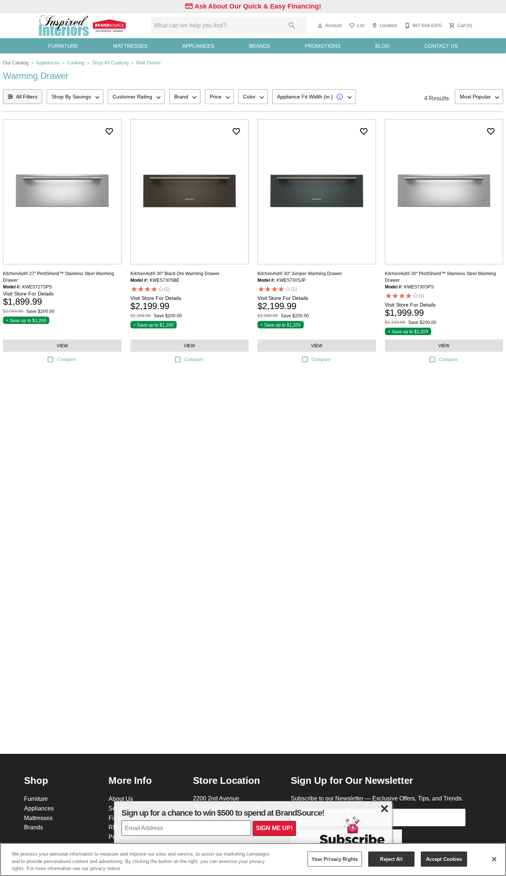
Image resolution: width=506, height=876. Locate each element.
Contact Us (441, 46)
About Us (121, 798)
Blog (382, 46)
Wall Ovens (148, 63)
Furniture (63, 46)
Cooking (75, 63)
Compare (66, 359)
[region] (253, 859)
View (62, 345)
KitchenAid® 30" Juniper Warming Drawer (299, 273)
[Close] (494, 859)
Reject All (391, 859)
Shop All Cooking (110, 63)
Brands (259, 46)
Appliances (198, 46)
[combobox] (75, 96)
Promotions (322, 46)
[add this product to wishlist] (109, 131)
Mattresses (130, 46)
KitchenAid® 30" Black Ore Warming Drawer (174, 273)
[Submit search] (292, 25)
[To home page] (83, 25)
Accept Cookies (444, 859)
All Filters (26, 97)
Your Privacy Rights (335, 859)
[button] (320, 25)
